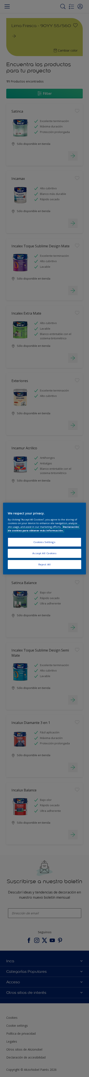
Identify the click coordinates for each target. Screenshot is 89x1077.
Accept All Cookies (44, 553)
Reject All (44, 564)
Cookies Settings (44, 542)
